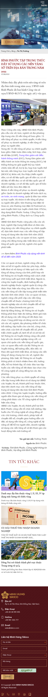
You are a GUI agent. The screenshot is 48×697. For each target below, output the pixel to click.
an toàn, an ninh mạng (12, 197)
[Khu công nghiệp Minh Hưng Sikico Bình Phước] (8, 4)
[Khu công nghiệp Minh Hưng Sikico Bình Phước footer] (13, 595)
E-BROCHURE (12, 41)
